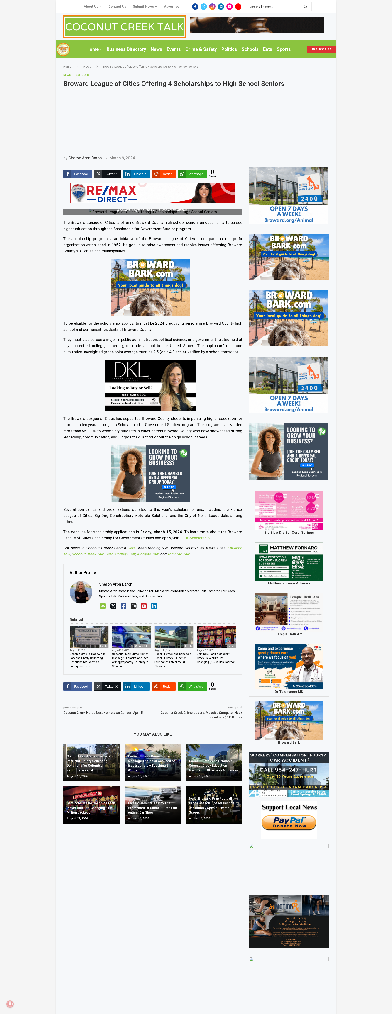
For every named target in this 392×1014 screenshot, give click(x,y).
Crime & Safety (201, 49)
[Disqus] (152, 892)
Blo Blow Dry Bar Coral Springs (289, 532)
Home (92, 49)
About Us (91, 7)
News (156, 49)
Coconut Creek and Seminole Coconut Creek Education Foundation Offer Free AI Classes (172, 660)
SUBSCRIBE (323, 49)
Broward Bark (289, 742)
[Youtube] (238, 6)
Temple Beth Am (289, 634)
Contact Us (117, 7)
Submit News (143, 7)
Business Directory (126, 49)
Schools (250, 49)
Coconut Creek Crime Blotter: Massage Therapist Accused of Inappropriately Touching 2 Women (130, 660)
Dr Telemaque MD (289, 692)
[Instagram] (212, 6)
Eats (267, 49)
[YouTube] (144, 606)
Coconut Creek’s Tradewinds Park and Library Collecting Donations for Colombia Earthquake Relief (87, 660)
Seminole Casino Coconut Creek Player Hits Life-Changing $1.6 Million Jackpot (216, 658)
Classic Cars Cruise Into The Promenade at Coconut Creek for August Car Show (152, 807)
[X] (113, 606)
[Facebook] (195, 6)
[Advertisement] (196, 121)
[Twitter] (204, 6)
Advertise (171, 7)
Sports (284, 49)
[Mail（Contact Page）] (103, 606)
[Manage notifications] (10, 1004)
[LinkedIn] (154, 606)
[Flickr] (229, 6)
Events (174, 49)
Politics (229, 49)
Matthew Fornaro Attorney (289, 583)
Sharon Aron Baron (85, 158)
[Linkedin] (221, 6)
